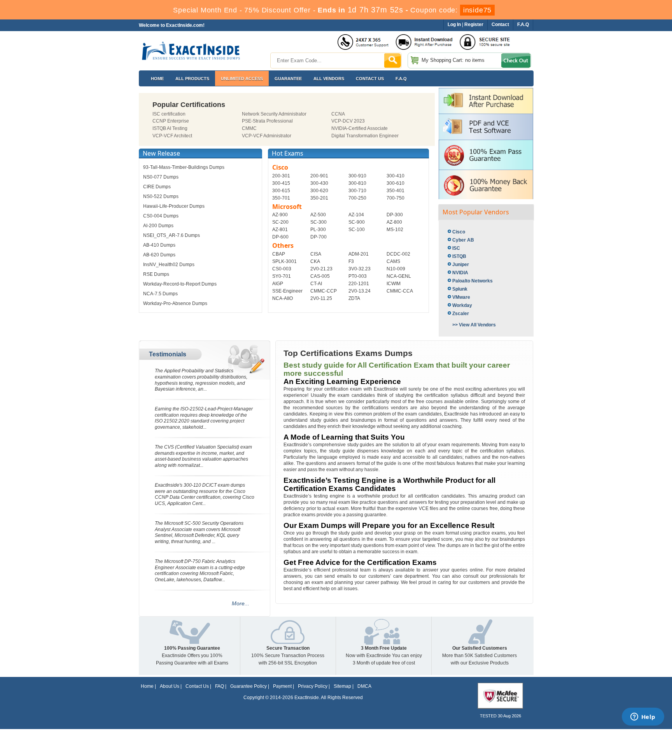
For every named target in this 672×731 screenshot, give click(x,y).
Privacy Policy (312, 686)
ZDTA (354, 298)
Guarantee (288, 78)
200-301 (281, 176)
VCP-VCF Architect (172, 135)
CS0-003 (281, 269)
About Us (169, 686)
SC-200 (280, 222)
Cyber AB (463, 240)
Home (157, 78)
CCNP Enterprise (170, 121)
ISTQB (459, 256)
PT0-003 (357, 276)
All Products (192, 78)
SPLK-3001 (284, 261)
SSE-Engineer (287, 291)
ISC (456, 248)
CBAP (278, 254)
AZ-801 (280, 229)
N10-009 (396, 269)
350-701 (281, 198)
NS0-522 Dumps (160, 196)
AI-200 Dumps (158, 225)
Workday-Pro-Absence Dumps (175, 303)
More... (240, 603)
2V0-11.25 (321, 298)
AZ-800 (394, 222)
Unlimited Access (242, 78)
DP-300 (395, 214)
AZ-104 (356, 214)
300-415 (281, 183)
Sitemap (342, 686)
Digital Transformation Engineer (365, 135)
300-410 (395, 176)
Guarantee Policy (248, 686)
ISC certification (169, 114)
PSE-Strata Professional (267, 121)
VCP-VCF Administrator (266, 135)
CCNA (338, 114)
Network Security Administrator (274, 114)
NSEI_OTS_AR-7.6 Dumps (171, 235)
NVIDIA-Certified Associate (359, 128)
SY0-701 (281, 276)
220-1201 (358, 283)
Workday (462, 305)
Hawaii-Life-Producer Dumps (174, 206)
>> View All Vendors (474, 325)
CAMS (393, 261)
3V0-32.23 (359, 269)
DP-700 (318, 237)
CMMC (249, 128)
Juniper (460, 264)
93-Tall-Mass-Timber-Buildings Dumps (183, 167)
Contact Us (197, 686)
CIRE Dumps (157, 186)
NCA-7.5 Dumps (160, 293)
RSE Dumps (156, 274)
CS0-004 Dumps (160, 216)
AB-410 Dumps (159, 245)
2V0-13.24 (359, 291)
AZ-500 (318, 214)
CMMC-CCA (400, 291)
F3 (351, 261)
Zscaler (460, 313)
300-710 (357, 190)
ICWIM (394, 283)
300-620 (319, 190)
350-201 (319, 198)
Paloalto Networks (472, 281)
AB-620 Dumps (159, 255)
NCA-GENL (399, 276)
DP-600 (280, 237)
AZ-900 (280, 214)
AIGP (277, 283)
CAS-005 (320, 276)
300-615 (281, 190)
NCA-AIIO (282, 298)
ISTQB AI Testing (169, 128)
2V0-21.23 (321, 269)
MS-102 (395, 229)
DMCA (364, 686)
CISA (315, 254)
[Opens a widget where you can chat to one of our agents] (642, 717)
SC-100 (356, 229)
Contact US (370, 78)
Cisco (458, 232)
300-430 (319, 183)
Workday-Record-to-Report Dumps (180, 284)
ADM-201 (358, 254)
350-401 (395, 190)
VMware (461, 297)
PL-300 (318, 229)
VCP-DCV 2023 (348, 121)
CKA (315, 261)
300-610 (395, 183)
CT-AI (316, 283)
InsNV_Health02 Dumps (168, 264)
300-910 (357, 176)
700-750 (395, 198)
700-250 (357, 198)
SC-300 (318, 222)
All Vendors (328, 78)
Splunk (459, 289)
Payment (282, 686)
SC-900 (356, 222)
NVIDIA (460, 272)
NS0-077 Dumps (160, 177)
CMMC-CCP (323, 291)
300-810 (357, 183)
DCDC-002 (398, 254)
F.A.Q (401, 78)
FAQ (219, 686)
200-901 (319, 176)
